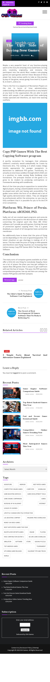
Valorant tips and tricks (37, 551)
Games (9, 41)
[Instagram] (44, 2)
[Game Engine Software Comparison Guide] (12, 393)
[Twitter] (41, 2)
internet (42, 504)
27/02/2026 (39, 408)
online (32, 532)
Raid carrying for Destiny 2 (14, 537)
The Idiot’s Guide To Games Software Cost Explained (19, 295)
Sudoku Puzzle (40, 542)
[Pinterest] (47, 2)
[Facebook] (38, 2)
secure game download (37, 537)
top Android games (11, 546)
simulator (7, 542)
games (20, 280)
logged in (16, 373)
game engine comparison (13, 499)
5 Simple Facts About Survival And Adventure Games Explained (25, 356)
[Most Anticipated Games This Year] (12, 448)
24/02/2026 (39, 449)
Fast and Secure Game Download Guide (25, 27)
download (42, 489)
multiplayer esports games (13, 532)
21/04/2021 (26, 55)
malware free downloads (36, 518)
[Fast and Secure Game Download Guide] (12, 421)
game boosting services (12, 494)
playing (43, 532)
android (23, 484)
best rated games (39, 484)
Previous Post (26, 290)
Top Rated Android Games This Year (35, 404)
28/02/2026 (39, 394)
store (28, 542)
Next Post (22, 307)
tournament (41, 546)
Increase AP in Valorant (12, 504)
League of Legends (10, 508)
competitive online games (13, 489)
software (18, 542)
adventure (8, 484)
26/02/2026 (39, 421)
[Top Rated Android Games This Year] (12, 407)
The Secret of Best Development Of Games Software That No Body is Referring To (29, 314)
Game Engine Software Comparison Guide (35, 390)
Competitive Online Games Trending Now (35, 431)
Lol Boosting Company (12, 518)
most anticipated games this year (16, 527)
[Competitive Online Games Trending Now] (12, 435)
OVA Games (30, 634)
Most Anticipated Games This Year (35, 445)
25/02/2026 (39, 435)
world (6, 556)
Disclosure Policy (26, 648)
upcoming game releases (13, 551)
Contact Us (15, 648)
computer (30, 489)
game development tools (36, 494)
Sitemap (36, 648)
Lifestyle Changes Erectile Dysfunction (18, 513)
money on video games (12, 523)
